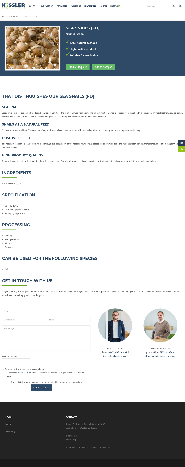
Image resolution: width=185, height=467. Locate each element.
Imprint (8, 424)
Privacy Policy (10, 431)
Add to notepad (103, 67)
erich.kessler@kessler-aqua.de (115, 356)
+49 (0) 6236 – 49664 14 (163, 352)
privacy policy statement (27, 373)
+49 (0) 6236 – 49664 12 (118, 352)
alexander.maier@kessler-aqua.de (160, 356)
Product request (78, 67)
